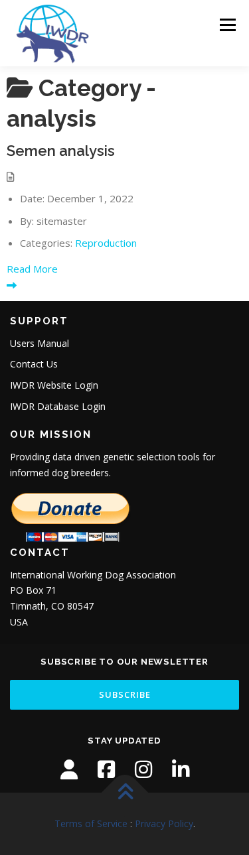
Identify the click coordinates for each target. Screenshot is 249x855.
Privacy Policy (164, 823)
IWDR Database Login (58, 406)
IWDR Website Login (54, 385)
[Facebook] (106, 769)
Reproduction (106, 242)
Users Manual (39, 343)
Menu (227, 25)
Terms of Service (90, 823)
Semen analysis (61, 150)
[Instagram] (143, 769)
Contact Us (34, 364)
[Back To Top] (124, 792)
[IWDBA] (69, 769)
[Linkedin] (181, 769)
